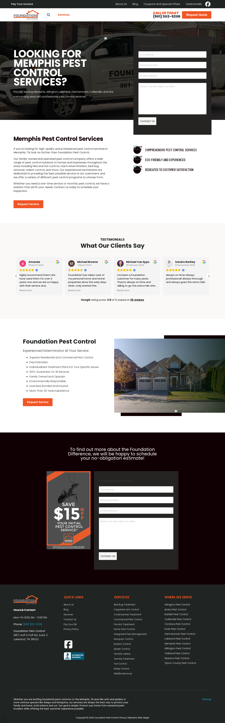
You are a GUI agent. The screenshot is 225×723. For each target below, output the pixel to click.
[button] (48, 15)
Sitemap (206, 699)
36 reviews (137, 300)
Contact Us (147, 121)
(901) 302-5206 (166, 16)
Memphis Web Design (138, 717)
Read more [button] (25, 290)
